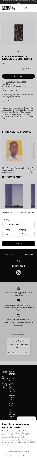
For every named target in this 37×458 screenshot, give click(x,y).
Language (23, 229)
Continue (18, 244)
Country (5, 219)
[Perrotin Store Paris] (8, 8)
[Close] (36, 213)
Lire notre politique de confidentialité (12, 447)
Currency (6, 229)
